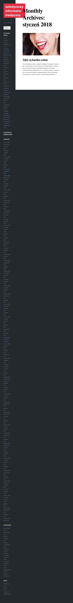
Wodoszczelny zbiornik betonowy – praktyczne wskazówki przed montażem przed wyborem (7, 63)
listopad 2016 (7, 433)
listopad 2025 (7, 169)
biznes (5, 530)
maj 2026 (6, 150)
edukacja (6, 538)
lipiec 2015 (6, 483)
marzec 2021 (7, 317)
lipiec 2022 (6, 273)
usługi (5, 567)
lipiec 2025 (6, 177)
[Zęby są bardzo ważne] (41, 44)
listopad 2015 (7, 470)
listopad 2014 (7, 508)
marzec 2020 (7, 344)
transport (6, 563)
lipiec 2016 (6, 445)
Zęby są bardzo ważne (35, 59)
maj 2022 (6, 279)
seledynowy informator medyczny (14, 10)
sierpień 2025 (7, 175)
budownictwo (7, 532)
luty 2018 (6, 396)
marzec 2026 (7, 157)
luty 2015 (6, 497)
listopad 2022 (7, 260)
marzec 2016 (7, 458)
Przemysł (6, 549)
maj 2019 (6, 364)
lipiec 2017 (6, 414)
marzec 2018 (7, 393)
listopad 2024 (7, 200)
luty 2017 (6, 427)
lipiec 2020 (6, 339)
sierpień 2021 (7, 304)
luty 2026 (6, 159)
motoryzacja (7, 545)
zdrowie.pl (6, 576)
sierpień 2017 (7, 412)
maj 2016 (6, 452)
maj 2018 (6, 387)
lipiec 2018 (6, 381)
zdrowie (5, 574)
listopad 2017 (7, 402)
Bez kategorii (7, 528)
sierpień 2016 (7, 443)
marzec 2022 (7, 285)
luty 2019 (6, 366)
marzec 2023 (7, 254)
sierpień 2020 (7, 337)
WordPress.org (7, 594)
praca (5, 547)
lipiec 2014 (6, 520)
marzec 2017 (7, 425)
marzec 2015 (7, 495)
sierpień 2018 (7, 379)
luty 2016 (6, 460)
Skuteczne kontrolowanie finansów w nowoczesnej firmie (7, 124)
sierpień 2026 (7, 142)
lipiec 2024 (6, 213)
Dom (5, 534)
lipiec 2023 (6, 242)
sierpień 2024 (7, 211)
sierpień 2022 (7, 271)
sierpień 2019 (7, 358)
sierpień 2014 (7, 518)
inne (5, 540)
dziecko (6, 536)
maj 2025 (6, 184)
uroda (5, 565)
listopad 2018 (7, 377)
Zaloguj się (6, 583)
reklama (6, 551)
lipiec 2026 (6, 144)
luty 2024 (6, 227)
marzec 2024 (7, 225)
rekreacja (6, 557)
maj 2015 (6, 489)
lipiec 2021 (6, 306)
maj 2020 (6, 342)
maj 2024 (6, 219)
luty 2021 (6, 319)
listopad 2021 (7, 294)
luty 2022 (6, 288)
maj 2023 (6, 248)
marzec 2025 (7, 190)
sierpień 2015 (7, 481)
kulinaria (6, 543)
